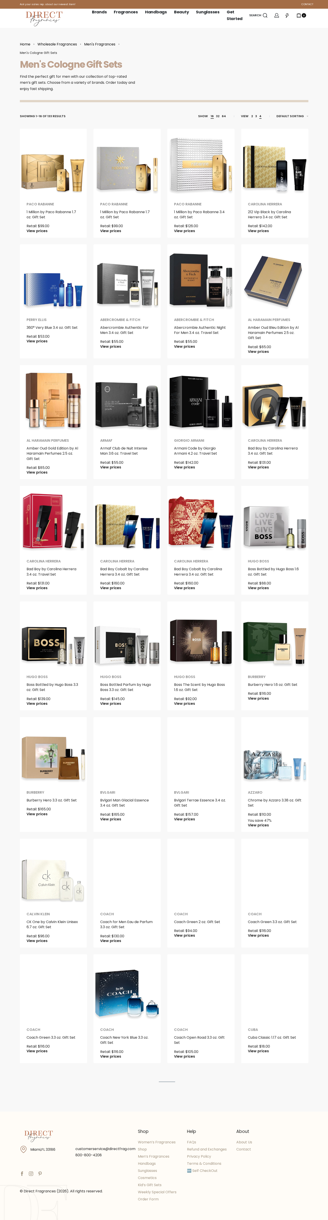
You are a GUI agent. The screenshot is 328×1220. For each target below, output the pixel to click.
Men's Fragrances (99, 44)
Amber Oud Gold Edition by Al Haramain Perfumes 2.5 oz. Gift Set (52, 453)
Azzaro (255, 792)
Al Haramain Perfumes (269, 320)
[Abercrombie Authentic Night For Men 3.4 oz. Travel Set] (201, 277)
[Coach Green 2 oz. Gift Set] (201, 872)
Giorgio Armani (189, 440)
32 (218, 116)
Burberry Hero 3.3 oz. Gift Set (52, 800)
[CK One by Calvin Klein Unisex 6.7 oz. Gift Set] (53, 872)
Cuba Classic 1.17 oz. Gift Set (272, 1037)
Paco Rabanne (40, 204)
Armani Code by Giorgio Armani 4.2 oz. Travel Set (195, 451)
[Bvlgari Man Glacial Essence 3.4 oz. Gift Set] (127, 750)
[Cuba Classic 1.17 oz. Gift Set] (274, 987)
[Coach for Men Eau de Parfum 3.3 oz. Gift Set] (127, 872)
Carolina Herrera (265, 204)
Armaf (106, 440)
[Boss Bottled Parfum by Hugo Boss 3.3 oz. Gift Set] (127, 634)
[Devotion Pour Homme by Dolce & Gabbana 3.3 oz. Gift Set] (127, 1103)
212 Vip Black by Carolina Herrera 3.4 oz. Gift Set (269, 214)
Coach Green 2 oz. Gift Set (197, 921)
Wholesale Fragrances (57, 44)
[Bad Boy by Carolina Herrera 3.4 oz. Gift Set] (274, 398)
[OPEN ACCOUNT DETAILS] (276, 15)
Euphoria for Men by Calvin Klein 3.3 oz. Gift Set (197, 1156)
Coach (107, 914)
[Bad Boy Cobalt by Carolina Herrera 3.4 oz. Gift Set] (127, 519)
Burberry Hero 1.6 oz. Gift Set (272, 684)
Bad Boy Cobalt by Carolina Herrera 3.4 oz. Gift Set (124, 571)
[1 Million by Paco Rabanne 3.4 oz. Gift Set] (201, 162)
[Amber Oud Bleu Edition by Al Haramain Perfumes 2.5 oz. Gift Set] (274, 277)
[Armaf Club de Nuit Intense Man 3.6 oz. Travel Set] (127, 398)
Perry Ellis (37, 320)
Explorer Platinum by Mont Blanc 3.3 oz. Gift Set (271, 1156)
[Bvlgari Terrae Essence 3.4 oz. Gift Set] (201, 750)
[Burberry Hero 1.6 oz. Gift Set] (274, 634)
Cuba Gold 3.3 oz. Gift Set (48, 1153)
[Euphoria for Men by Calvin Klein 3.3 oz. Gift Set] (201, 1103)
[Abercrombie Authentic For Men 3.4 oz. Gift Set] (127, 277)
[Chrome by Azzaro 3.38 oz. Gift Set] (274, 750)
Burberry (257, 677)
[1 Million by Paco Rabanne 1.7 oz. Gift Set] (53, 162)
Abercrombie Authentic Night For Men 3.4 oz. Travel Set (200, 330)
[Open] (287, 15)
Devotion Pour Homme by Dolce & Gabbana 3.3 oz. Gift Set (125, 1158)
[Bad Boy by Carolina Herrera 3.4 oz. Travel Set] (53, 519)
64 (224, 116)
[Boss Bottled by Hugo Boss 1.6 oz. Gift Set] (274, 519)
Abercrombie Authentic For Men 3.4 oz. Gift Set (124, 330)
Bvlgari (107, 792)
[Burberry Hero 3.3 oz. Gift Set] (53, 750)
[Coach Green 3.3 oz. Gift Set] (274, 872)
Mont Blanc (259, 1145)
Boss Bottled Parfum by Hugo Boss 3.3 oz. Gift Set (125, 687)
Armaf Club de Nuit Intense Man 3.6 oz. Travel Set (123, 451)
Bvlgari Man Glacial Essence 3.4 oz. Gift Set (124, 803)
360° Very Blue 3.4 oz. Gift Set (52, 327)
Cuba (253, 1030)
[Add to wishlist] (76, 139)
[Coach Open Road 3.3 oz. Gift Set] (201, 987)
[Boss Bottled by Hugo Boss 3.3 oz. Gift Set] (53, 634)
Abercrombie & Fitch (120, 320)
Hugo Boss (258, 561)
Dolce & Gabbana (117, 1145)
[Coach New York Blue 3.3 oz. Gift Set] (127, 987)
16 (212, 116)
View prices (37, 231)
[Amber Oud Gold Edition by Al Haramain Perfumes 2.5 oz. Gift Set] (53, 398)
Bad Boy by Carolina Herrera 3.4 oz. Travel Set (51, 571)
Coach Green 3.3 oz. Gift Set (272, 921)
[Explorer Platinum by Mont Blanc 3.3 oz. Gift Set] (274, 1103)
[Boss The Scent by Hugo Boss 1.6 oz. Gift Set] (201, 634)
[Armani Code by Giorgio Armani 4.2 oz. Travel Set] (201, 398)
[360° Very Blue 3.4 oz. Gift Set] (53, 277)
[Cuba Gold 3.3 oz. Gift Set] (53, 1103)
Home (25, 44)
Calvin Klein (38, 914)
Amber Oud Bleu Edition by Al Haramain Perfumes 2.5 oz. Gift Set (273, 333)
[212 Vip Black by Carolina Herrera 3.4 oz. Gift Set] (274, 162)
